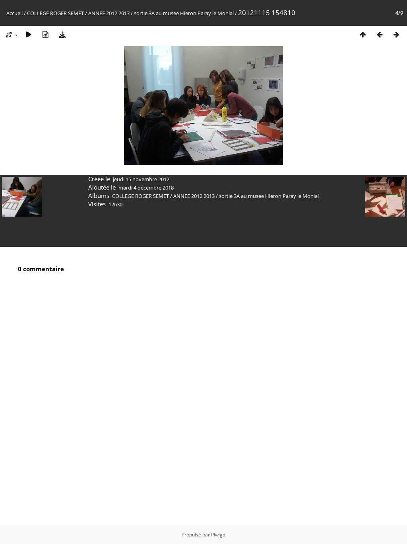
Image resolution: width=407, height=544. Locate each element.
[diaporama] (28, 34)
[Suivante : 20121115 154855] (396, 34)
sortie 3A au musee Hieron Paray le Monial (184, 13)
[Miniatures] (363, 34)
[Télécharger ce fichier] (62, 34)
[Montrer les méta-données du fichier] (45, 34)
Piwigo (218, 534)
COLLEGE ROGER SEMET (55, 13)
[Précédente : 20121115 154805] (379, 34)
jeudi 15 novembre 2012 (141, 179)
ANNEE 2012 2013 (109, 13)
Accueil (14, 13)
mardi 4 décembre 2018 (146, 187)
